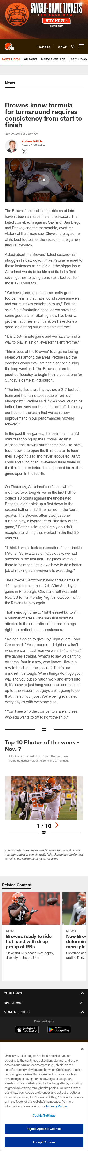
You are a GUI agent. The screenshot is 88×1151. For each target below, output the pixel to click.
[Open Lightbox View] (44, 805)
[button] (44, 180)
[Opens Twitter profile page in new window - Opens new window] (24, 151)
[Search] (73, 46)
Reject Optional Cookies (44, 1129)
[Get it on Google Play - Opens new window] (59, 1032)
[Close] (82, 1049)
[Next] (57, 825)
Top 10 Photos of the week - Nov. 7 (42, 745)
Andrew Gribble (32, 141)
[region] (44, 1096)
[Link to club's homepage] (9, 44)
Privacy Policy (56, 1106)
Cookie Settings (44, 1115)
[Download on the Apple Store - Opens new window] (27, 1030)
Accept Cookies (44, 1142)
